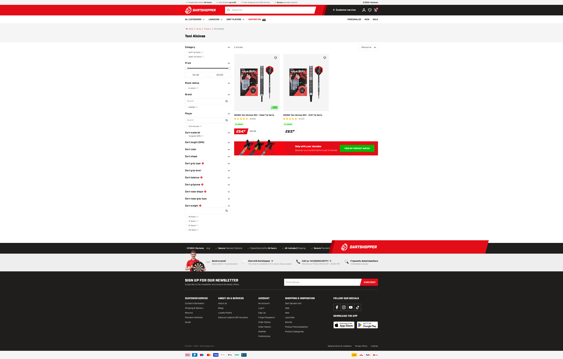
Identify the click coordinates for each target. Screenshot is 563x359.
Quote (188, 322)
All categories (193, 19)
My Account (264, 303)
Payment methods (194, 317)
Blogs (220, 308)
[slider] (186, 68)
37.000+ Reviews (370, 2)
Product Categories (294, 331)
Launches (214, 19)
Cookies (374, 346)
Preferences (264, 336)
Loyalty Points (225, 313)
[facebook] (336, 307)
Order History (264, 327)
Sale (287, 308)
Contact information (194, 303)
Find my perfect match (357, 148)
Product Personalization (296, 327)
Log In (261, 308)
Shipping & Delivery (194, 308)
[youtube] (350, 307)
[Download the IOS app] (344, 324)
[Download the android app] (367, 324)
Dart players (234, 19)
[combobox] (271, 10)
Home (198, 29)
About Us (222, 303)
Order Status (264, 322)
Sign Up (262, 313)
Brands (288, 322)
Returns (189, 313)
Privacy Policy (361, 346)
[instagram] (343, 307)
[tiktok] (357, 307)
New (287, 313)
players (207, 29)
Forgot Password (266, 317)
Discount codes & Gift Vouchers (233, 317)
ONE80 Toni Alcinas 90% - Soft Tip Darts (302, 115)
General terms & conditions (340, 346)
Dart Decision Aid (293, 303)
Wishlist (262, 331)
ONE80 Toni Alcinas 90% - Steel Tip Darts (254, 115)
